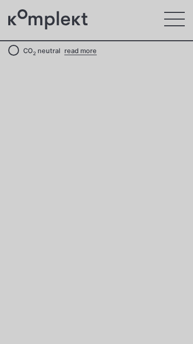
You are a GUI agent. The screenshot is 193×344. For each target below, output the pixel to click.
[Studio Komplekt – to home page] (49, 19)
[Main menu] (174, 19)
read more (80, 51)
